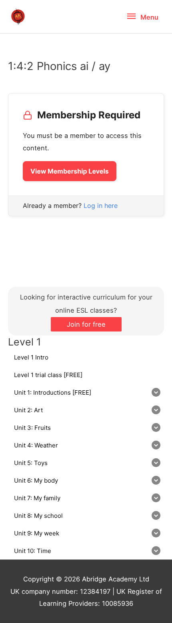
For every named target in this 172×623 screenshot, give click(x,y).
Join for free (86, 324)
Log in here (101, 206)
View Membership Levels (69, 171)
